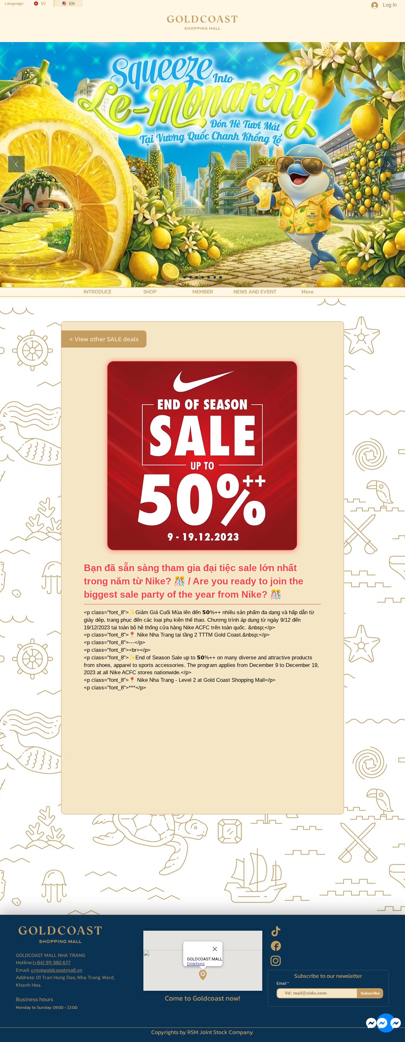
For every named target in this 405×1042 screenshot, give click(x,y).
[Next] (388, 164)
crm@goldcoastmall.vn (56, 970)
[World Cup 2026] (197, 277)
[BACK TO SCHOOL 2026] (185, 277)
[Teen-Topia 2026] (191, 277)
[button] (97, 291)
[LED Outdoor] (215, 277)
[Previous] (16, 164)
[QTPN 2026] (209, 277)
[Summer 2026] (203, 277)
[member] (221, 277)
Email (282, 983)
